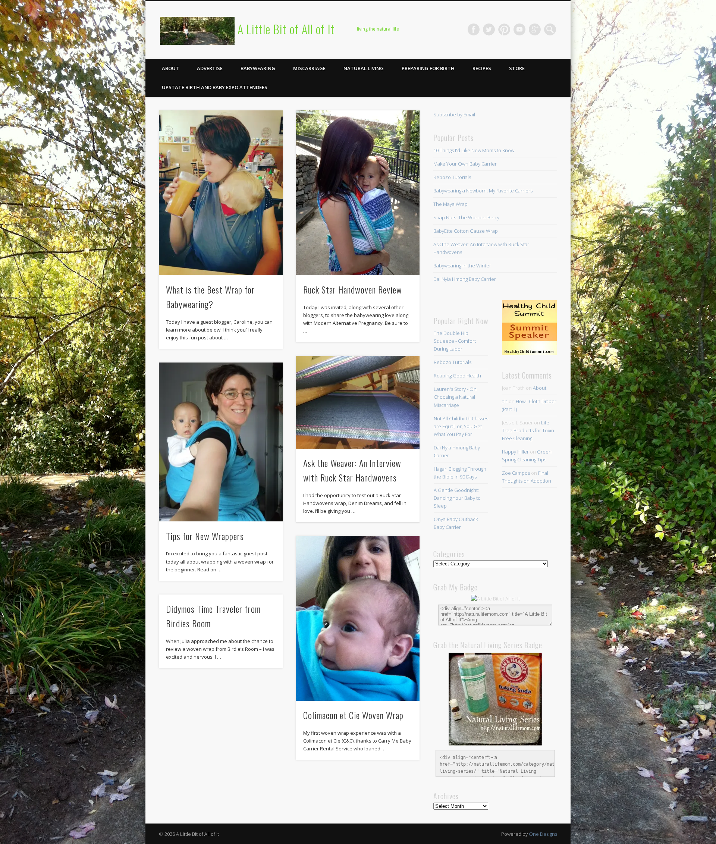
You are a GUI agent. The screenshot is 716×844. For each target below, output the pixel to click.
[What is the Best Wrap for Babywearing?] (221, 192)
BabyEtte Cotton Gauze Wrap (465, 231)
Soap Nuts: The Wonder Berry (466, 217)
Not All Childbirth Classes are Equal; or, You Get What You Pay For (461, 426)
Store (517, 68)
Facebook (474, 29)
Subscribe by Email (454, 114)
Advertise (210, 68)
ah (505, 401)
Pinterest (504, 29)
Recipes (481, 68)
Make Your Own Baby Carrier (465, 163)
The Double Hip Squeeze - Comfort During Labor (455, 341)
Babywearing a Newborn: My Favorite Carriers (483, 190)
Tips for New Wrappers (205, 536)
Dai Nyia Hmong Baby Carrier (464, 279)
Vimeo (519, 29)
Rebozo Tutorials (452, 177)
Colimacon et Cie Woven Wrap (353, 715)
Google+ (535, 29)
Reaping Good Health (457, 375)
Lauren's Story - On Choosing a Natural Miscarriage (455, 397)
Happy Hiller (515, 451)
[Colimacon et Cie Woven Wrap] (358, 618)
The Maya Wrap (450, 204)
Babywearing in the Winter (462, 265)
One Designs (543, 834)
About (170, 68)
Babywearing (258, 68)
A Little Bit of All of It (286, 29)
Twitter (489, 29)
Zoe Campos (516, 473)
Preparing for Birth (428, 68)
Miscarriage (309, 68)
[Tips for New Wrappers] (221, 442)
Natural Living (363, 68)
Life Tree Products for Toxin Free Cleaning (528, 430)
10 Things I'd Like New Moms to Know (473, 150)
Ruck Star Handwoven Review (352, 289)
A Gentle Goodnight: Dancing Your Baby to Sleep (457, 498)
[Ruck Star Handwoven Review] (358, 192)
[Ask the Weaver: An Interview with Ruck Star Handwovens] (358, 402)
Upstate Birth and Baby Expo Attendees (214, 87)
